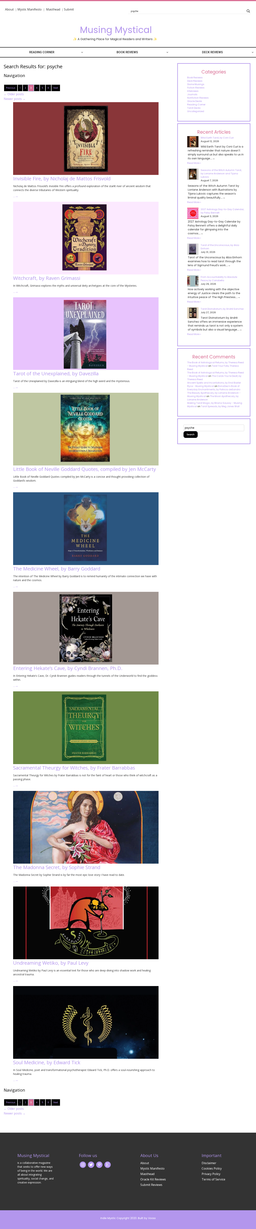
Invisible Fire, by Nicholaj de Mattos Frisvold (62, 178)
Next (55, 87)
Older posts (14, 94)
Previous (10, 87)
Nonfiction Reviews (198, 97)
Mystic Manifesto (29, 9)
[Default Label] (107, 1164)
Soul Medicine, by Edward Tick (46, 1062)
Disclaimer (209, 1163)
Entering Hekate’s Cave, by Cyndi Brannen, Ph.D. (67, 668)
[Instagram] (83, 1164)
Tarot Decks (194, 107)
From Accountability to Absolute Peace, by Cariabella (219, 278)
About (9, 9)
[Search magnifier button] (248, 11)
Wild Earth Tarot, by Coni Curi (217, 137)
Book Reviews (127, 52)
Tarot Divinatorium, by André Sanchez (222, 308)
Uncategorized (195, 111)
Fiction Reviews (195, 87)
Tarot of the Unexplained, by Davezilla (56, 373)
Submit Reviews (151, 1185)
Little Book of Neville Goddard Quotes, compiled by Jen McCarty (84, 469)
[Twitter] (91, 1164)
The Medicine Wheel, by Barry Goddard (56, 568)
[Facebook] (99, 1164)
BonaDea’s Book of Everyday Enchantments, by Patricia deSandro (213, 387)
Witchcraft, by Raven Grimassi (46, 278)
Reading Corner (41, 52)
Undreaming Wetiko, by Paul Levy (50, 962)
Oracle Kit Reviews (153, 1179)
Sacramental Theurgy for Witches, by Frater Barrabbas (74, 767)
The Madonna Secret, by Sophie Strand (56, 867)
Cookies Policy (212, 1168)
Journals (192, 94)
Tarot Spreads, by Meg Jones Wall (220, 406)
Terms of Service (213, 1179)
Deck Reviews (212, 52)
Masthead (53, 9)
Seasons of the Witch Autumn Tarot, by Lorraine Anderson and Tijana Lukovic (221, 173)
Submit (69, 9)
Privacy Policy (211, 1174)
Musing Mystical (116, 30)
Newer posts (14, 99)
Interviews (192, 91)
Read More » (194, 163)
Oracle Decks (194, 101)
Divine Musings (195, 84)
